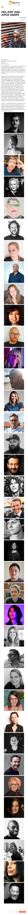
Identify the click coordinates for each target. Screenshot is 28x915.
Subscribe (22, 912)
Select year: (23, 17)
